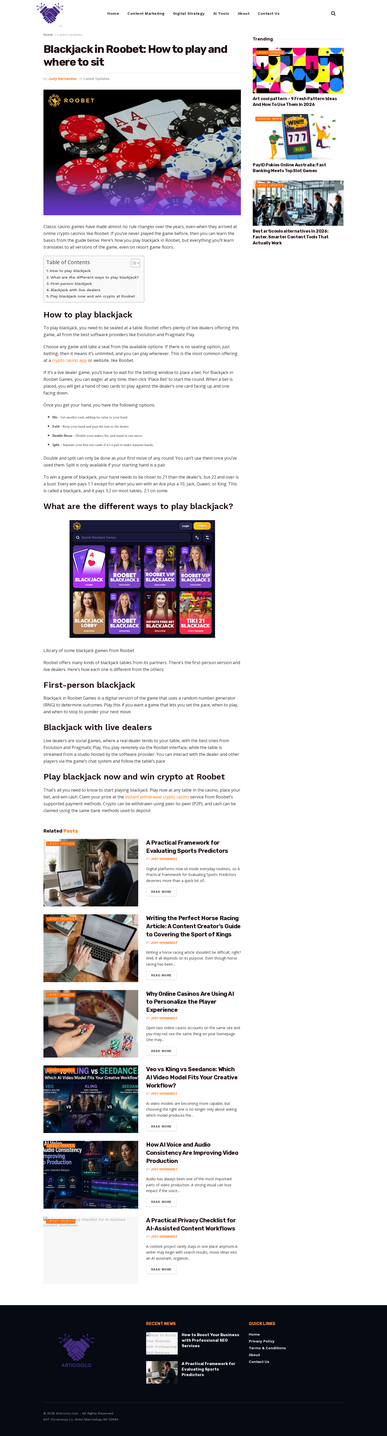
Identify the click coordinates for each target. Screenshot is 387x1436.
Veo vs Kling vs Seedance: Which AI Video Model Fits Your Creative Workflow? (191, 1077)
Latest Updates (69, 35)
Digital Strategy (189, 13)
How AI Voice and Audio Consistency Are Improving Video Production (192, 1153)
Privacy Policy (262, 1341)
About (244, 13)
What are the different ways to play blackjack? (95, 277)
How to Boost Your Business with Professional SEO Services (210, 1340)
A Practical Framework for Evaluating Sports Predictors (208, 1369)
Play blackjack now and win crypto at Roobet (92, 296)
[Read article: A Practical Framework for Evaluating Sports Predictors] (90, 872)
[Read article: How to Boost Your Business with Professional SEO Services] (162, 1343)
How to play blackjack (70, 271)
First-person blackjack (71, 283)
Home (113, 13)
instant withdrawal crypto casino (157, 797)
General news (269, 119)
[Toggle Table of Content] (133, 263)
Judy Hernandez (62, 79)
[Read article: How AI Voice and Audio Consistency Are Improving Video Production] (90, 1174)
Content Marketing (146, 13)
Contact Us (269, 13)
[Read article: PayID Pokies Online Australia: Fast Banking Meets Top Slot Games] (298, 137)
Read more (164, 891)
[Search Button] (333, 13)
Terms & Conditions (267, 1348)
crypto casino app (69, 360)
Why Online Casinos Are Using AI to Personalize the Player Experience (190, 1002)
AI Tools (221, 13)
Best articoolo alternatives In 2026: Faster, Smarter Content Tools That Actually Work (291, 237)
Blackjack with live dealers (75, 290)
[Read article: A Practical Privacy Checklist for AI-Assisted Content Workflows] (90, 1250)
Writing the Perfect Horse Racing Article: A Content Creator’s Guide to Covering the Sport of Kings (193, 926)
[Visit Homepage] (50, 13)
